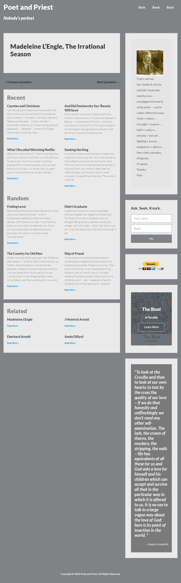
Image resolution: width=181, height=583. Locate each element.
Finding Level (16, 207)
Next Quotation (108, 82)
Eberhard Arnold (18, 337)
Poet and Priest (28, 7)
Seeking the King (76, 150)
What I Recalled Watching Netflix (31, 150)
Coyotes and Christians (23, 106)
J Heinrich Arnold (77, 319)
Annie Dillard (74, 337)
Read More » (13, 138)
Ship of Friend (74, 253)
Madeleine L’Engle (20, 319)
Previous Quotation (17, 82)
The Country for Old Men (24, 253)
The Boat (151, 309)
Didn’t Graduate (76, 207)
